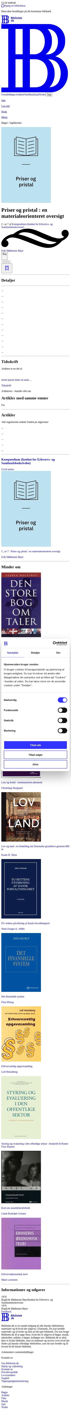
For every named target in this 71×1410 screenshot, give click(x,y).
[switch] (62, 710)
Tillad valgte (35, 754)
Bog (4, 254)
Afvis (35, 764)
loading (6, 261)
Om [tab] (58, 652)
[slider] (35, 165)
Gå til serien (7, 469)
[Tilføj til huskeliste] (6, 268)
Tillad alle (35, 745)
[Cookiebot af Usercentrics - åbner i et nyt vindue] (52, 643)
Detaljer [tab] (35, 652)
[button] (35, 1299)
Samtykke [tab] (12, 652)
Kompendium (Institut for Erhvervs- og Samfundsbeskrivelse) (28, 461)
